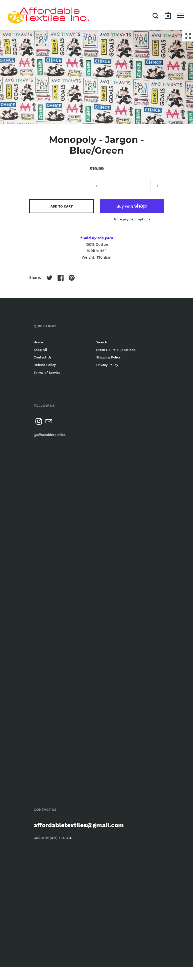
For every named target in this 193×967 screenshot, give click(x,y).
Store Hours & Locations (115, 350)
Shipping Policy (108, 357)
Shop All (40, 350)
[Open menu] (180, 15)
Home (38, 342)
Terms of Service (47, 373)
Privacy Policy (107, 365)
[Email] (48, 421)
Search (101, 342)
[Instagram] (38, 421)
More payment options (132, 219)
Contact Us (43, 357)
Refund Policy (45, 365)
